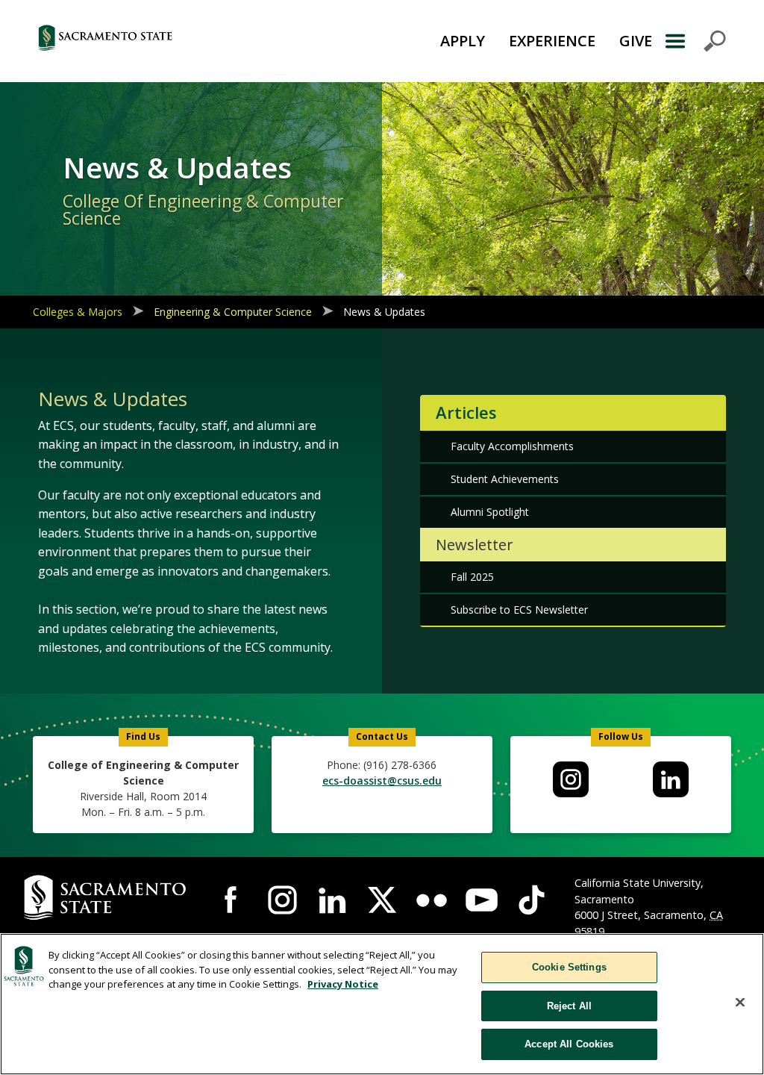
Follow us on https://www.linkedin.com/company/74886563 (670, 779)
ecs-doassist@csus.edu (382, 780)
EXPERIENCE (552, 41)
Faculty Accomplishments (512, 446)
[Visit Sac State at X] (382, 900)
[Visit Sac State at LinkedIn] (332, 900)
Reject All (569, 1006)
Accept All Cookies (569, 1044)
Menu (695, 41)
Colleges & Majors (77, 312)
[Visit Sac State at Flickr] (432, 900)
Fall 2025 (472, 577)
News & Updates (384, 312)
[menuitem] (571, 779)
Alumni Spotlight (490, 512)
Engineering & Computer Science (233, 312)
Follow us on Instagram (570, 779)
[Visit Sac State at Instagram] (282, 900)
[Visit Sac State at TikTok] (532, 900)
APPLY (462, 41)
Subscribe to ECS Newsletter (519, 609)
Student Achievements (505, 479)
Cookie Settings (569, 967)
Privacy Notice (342, 984)
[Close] (740, 1002)
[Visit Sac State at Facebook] (232, 900)
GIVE (635, 41)
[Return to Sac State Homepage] (158, 41)
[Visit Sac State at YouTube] (482, 900)
